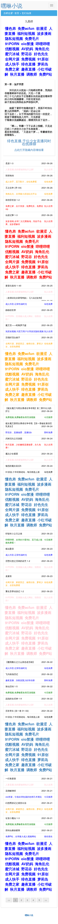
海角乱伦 (42, 48)
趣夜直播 (28, 69)
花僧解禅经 (29, 790)
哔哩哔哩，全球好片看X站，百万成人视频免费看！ (29, 541)
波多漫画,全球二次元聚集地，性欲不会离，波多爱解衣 (29, 223)
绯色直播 (28, 64)
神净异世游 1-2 (29, 199)
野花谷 (26, 53)
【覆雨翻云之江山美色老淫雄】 (29, 661)
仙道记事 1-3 (29, 215)
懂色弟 (10, 28)
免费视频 (28, 58)
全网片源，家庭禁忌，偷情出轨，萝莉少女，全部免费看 (29, 345)
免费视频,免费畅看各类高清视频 (29, 417)
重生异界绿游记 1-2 (29, 591)
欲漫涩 (41, 28)
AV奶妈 (27, 48)
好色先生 (41, 53)
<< (9, 900)
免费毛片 (32, 38)
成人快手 (12, 64)
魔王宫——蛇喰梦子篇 (29, 325)
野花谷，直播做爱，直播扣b (29, 432)
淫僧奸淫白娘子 (29, 337)
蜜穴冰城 (12, 53)
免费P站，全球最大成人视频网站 (29, 836)
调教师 (31, 74)
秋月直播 (17, 74)
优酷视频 (12, 48)
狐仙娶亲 (29, 548)
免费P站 (45, 74)
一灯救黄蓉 (29, 778)
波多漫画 (44, 33)
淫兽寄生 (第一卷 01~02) (29, 710)
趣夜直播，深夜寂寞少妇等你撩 (29, 680)
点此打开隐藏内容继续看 (29, 150)
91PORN (12, 43)
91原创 (42, 58)
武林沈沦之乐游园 (29, 438)
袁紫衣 (29, 576)
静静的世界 (29, 309)
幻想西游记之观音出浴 (29, 802)
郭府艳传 (29, 175)
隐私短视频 (14, 38)
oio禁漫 (27, 43)
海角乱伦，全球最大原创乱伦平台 (29, 193)
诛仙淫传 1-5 (29, 686)
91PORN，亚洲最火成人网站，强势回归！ (29, 318)
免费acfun (26, 28)
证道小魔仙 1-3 (29, 818)
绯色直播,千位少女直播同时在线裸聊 (29, 142)
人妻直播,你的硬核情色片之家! (29, 169)
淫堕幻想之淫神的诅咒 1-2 (29, 560)
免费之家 (12, 69)
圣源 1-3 (29, 163)
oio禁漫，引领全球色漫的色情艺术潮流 (29, 796)
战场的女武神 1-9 (29, 698)
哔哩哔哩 (43, 43)
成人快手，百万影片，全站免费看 (29, 181)
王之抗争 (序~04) (29, 187)
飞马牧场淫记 (29, 674)
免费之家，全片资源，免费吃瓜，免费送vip (29, 207)
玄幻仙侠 (26, 13)
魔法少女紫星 (29, 453)
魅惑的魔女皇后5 (29, 465)
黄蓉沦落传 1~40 (29, 285)
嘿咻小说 (11, 5)
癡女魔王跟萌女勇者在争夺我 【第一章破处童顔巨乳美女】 (29, 425)
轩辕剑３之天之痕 (29, 533)
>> (46, 900)
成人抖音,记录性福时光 (29, 303)
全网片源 (12, 58)
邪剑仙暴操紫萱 (29, 830)
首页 (16, 13)
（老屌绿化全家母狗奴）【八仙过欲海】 (29, 298)
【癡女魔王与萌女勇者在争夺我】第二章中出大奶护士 (29, 410)
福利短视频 (26, 33)
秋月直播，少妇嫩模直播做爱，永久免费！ (29, 446)
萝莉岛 (42, 64)
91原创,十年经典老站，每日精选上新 (29, 471)
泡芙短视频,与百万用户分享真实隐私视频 (29, 331)
